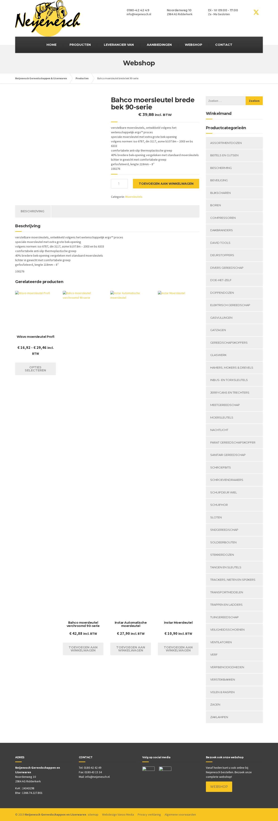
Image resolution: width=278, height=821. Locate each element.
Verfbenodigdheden (227, 667)
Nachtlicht (219, 430)
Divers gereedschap (226, 267)
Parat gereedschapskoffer (232, 442)
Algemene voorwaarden (180, 814)
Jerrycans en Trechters (229, 392)
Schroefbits (220, 467)
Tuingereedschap (224, 617)
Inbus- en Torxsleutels (229, 380)
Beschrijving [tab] (32, 211)
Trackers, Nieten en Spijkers (232, 579)
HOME (51, 45)
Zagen (215, 704)
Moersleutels (133, 197)
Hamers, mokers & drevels (231, 367)
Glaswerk (218, 355)
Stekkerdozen (222, 554)
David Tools (220, 242)
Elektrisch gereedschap (230, 305)
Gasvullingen (221, 317)
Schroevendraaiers (226, 479)
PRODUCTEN (80, 45)
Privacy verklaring (149, 814)
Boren (215, 205)
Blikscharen (220, 193)
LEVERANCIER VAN (119, 45)
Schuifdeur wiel (223, 492)
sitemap (93, 814)
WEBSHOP (193, 45)
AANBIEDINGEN (159, 45)
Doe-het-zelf (221, 280)
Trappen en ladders (226, 604)
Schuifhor (219, 504)
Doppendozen (222, 292)
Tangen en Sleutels (225, 567)
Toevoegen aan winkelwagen (166, 184)
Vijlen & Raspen (222, 692)
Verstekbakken (222, 679)
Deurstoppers (222, 255)
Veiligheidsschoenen (227, 629)
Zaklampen (219, 717)
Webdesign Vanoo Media (118, 814)
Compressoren (223, 217)
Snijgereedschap (224, 529)
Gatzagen (218, 330)
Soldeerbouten (223, 542)
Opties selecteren (35, 368)
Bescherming (221, 168)
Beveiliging (219, 180)
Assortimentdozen (226, 143)
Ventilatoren (221, 642)
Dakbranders (221, 230)
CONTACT (223, 45)
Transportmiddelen (226, 592)
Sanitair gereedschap (228, 455)
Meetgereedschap (225, 405)
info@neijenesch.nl (97, 777)
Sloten (216, 517)
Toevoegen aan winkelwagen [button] (83, 648)
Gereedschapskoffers (229, 342)
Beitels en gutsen (224, 155)
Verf (214, 654)
